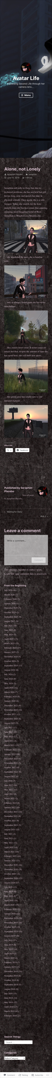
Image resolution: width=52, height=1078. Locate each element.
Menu (27, 95)
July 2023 (8, 727)
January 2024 (10, 700)
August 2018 (9, 989)
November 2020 (11, 869)
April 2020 (8, 900)
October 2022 (10, 767)
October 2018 (10, 980)
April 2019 (8, 953)
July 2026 (8, 590)
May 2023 (8, 736)
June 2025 (8, 630)
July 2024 (8, 674)
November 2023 (11, 709)
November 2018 (11, 975)
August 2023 (9, 723)
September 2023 (11, 718)
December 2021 (11, 811)
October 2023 (10, 714)
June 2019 (8, 944)
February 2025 (10, 647)
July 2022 (8, 780)
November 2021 (11, 816)
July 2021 (8, 833)
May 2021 (8, 842)
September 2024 (11, 665)
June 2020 (8, 891)
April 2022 (8, 794)
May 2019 (8, 949)
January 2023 (10, 754)
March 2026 (9, 594)
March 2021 (9, 851)
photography (25, 473)
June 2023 (8, 732)
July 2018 (8, 993)
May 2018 (8, 1002)
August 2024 (9, 669)
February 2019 (10, 962)
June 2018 (8, 997)
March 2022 (9, 798)
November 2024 (11, 656)
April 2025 (8, 638)
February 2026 (10, 599)
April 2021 (8, 847)
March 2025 (9, 643)
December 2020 (11, 864)
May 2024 (8, 683)
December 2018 (11, 971)
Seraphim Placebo (15, 174)
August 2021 (9, 829)
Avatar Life (26, 78)
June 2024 (8, 678)
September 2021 (11, 825)
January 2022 (10, 807)
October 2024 (10, 661)
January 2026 (10, 603)
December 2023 (11, 705)
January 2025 (10, 652)
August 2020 (9, 882)
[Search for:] (18, 1041)
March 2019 (9, 957)
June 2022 (8, 785)
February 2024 (10, 696)
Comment (38, 560)
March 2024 (9, 692)
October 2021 (10, 820)
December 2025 (11, 607)
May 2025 (8, 634)
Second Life (39, 473)
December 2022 (11, 758)
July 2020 (8, 887)
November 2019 (11, 922)
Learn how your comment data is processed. (25, 573)
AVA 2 (43, 517)
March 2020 (9, 904)
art (16, 473)
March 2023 (9, 745)
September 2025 (11, 616)
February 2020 (10, 909)
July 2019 (8, 940)
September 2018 (11, 984)
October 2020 (10, 873)
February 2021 (10, 856)
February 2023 (10, 749)
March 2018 (9, 1011)
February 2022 (10, 802)
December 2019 (11, 918)
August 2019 (9, 935)
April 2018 (8, 1006)
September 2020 (11, 878)
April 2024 (8, 687)
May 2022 (8, 789)
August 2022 (9, 776)
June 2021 (8, 838)
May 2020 (8, 896)
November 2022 (11, 763)
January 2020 (10, 913)
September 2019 (11, 931)
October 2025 (10, 612)
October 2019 (10, 927)
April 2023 (8, 740)
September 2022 (11, 771)
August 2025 (9, 621)
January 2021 (10, 860)
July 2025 (8, 625)
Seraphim (32, 174)
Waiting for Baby (13, 512)
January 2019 (10, 966)
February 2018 (10, 1015)
